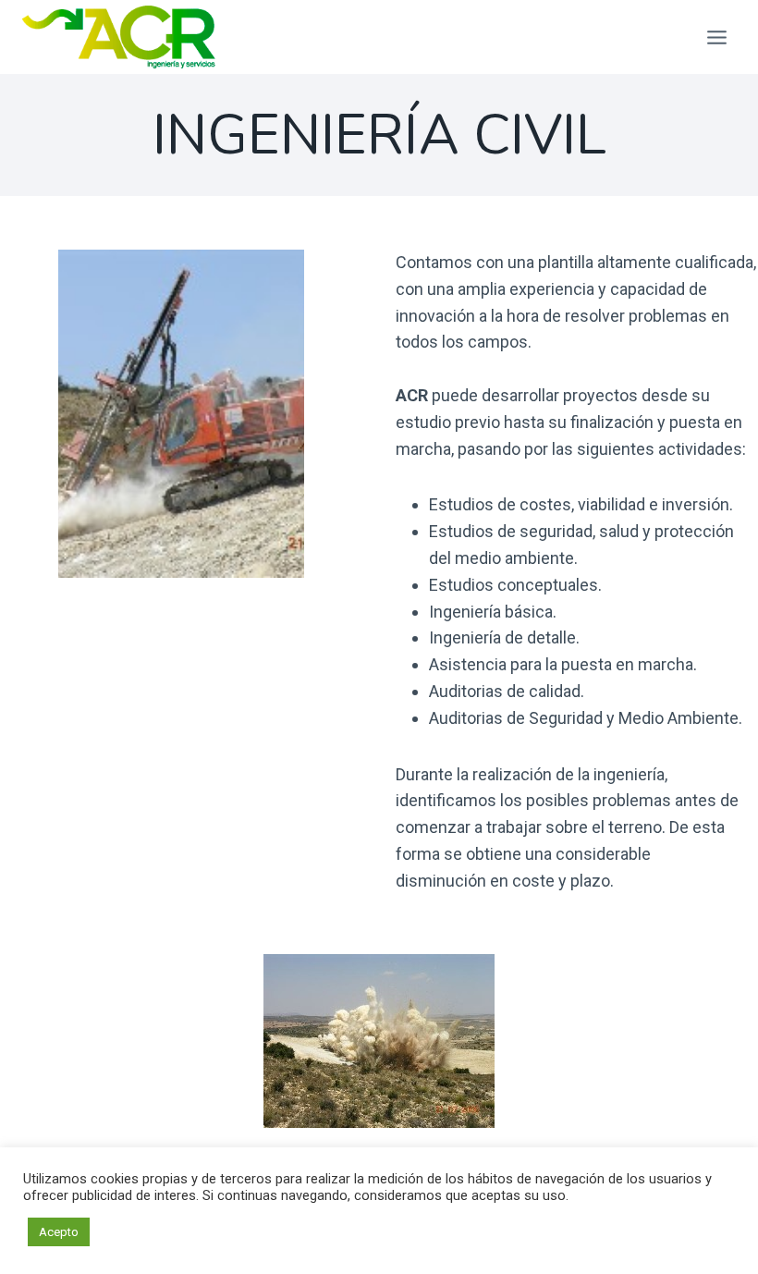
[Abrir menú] (716, 37)
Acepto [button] (59, 1232)
